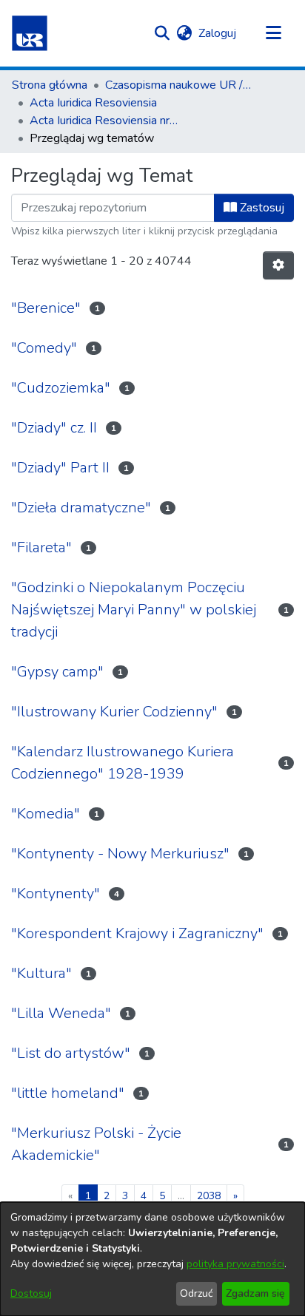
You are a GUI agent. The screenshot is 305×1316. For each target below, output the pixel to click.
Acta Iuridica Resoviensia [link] (93, 103)
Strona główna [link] (49, 85)
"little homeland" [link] (67, 1093)
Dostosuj (31, 1293)
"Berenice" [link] (46, 308)
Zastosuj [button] (260, 208)
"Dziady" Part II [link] (60, 468)
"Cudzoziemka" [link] (60, 388)
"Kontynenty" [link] (55, 893)
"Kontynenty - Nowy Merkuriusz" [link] (120, 854)
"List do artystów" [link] (70, 1053)
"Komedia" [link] (45, 814)
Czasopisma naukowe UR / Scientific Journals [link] (179, 85)
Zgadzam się (255, 1293)
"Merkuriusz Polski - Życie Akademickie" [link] (96, 1144)
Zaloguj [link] (218, 33)
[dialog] (152, 1259)
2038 (209, 1196)
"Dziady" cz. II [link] (54, 428)
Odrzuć (196, 1293)
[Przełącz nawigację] (273, 33)
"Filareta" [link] (41, 547)
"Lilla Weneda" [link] (61, 1013)
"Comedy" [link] (44, 348)
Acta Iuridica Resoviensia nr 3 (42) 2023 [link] (104, 120)
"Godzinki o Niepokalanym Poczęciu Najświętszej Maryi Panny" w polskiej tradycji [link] (133, 609)
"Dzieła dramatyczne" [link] (81, 508)
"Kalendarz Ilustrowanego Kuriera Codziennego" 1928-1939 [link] (122, 763)
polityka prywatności (235, 1264)
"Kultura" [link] (41, 973)
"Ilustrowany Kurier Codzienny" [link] (114, 712)
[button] (29, 33)
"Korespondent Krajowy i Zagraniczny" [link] (137, 933)
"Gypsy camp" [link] (57, 672)
